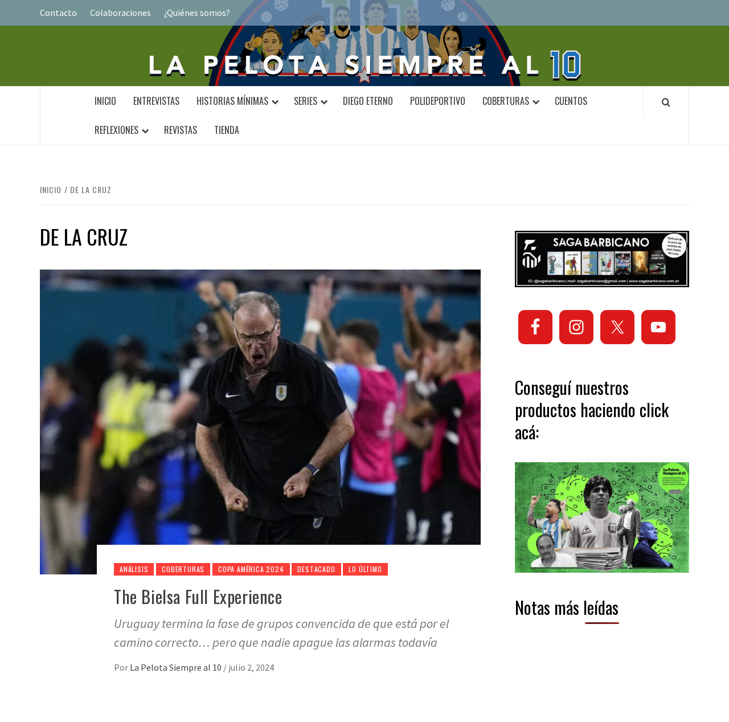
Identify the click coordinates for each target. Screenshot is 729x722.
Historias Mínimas (232, 101)
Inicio (105, 101)
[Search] (666, 102)
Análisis (134, 569)
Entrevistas (156, 101)
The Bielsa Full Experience (198, 596)
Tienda (226, 130)
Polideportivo (437, 101)
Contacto (58, 12)
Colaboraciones (120, 12)
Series (305, 101)
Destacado (316, 569)
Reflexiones (116, 130)
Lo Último (365, 569)
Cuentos (571, 101)
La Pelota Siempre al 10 (176, 667)
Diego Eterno (368, 101)
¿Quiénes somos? (197, 12)
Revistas (180, 130)
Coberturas (505, 101)
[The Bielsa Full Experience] (260, 421)
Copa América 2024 (251, 569)
